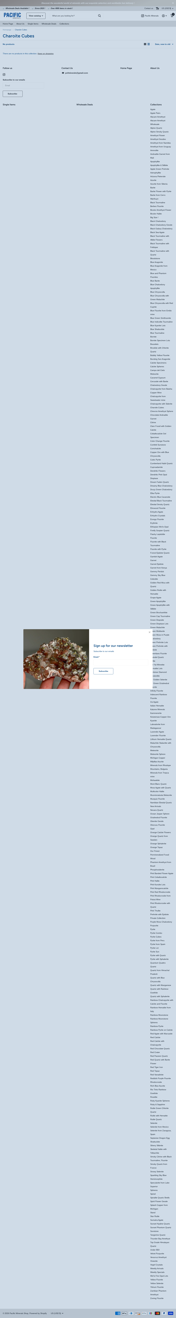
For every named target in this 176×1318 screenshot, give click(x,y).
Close (150, 632)
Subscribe (103, 671)
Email (97, 657)
